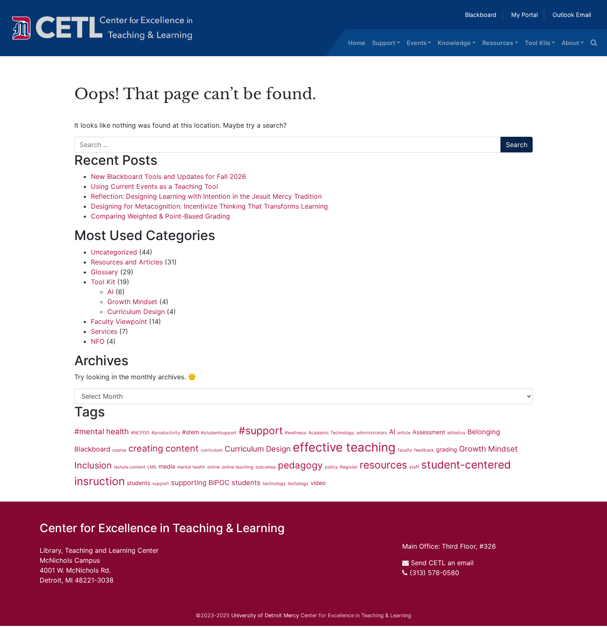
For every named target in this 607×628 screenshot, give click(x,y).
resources (383, 465)
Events (417, 42)
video (318, 482)
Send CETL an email (442, 563)
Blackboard (480, 14)
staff (414, 467)
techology (298, 483)
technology (274, 483)
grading (446, 449)
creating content (163, 448)
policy (331, 467)
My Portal (524, 14)
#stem (190, 431)
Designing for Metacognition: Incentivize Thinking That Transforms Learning (209, 206)
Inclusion (93, 465)
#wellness (295, 432)
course (119, 450)
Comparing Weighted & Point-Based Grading (162, 216)
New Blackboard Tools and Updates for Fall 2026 (168, 176)
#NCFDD (140, 432)
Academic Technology (331, 432)
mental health (191, 467)
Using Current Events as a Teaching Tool (154, 186)
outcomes (266, 467)
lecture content (129, 467)
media (167, 466)
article (403, 432)
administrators (371, 432)
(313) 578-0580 (434, 573)
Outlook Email (571, 14)
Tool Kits (537, 42)
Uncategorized (114, 252)
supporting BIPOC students (216, 482)
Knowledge (454, 42)
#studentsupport (219, 432)
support (160, 483)
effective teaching (344, 447)
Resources (497, 42)
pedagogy (300, 465)
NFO (97, 341)
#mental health (101, 431)
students (138, 482)
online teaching (238, 467)
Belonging (483, 432)
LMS (151, 467)
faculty (405, 450)
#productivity (166, 432)
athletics (456, 432)
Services (104, 331)
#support (261, 430)
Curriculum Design (136, 311)
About (570, 42)
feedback (424, 450)
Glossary (104, 272)
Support (383, 42)
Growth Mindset (132, 301)
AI (110, 292)
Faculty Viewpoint (119, 321)
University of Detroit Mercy (265, 615)
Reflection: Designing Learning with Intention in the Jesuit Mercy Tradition (207, 196)
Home (356, 42)
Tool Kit (103, 282)
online (213, 467)
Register (349, 467)
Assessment (429, 431)
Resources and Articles (127, 262)
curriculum (212, 450)
